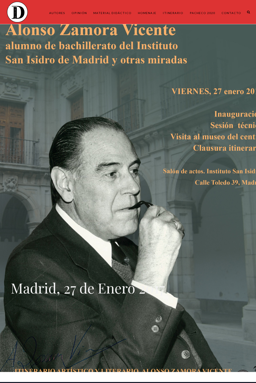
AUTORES (57, 13)
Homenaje (147, 13)
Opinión (79, 13)
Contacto (231, 13)
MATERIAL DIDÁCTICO (112, 13)
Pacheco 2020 (202, 13)
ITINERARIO (173, 13)
